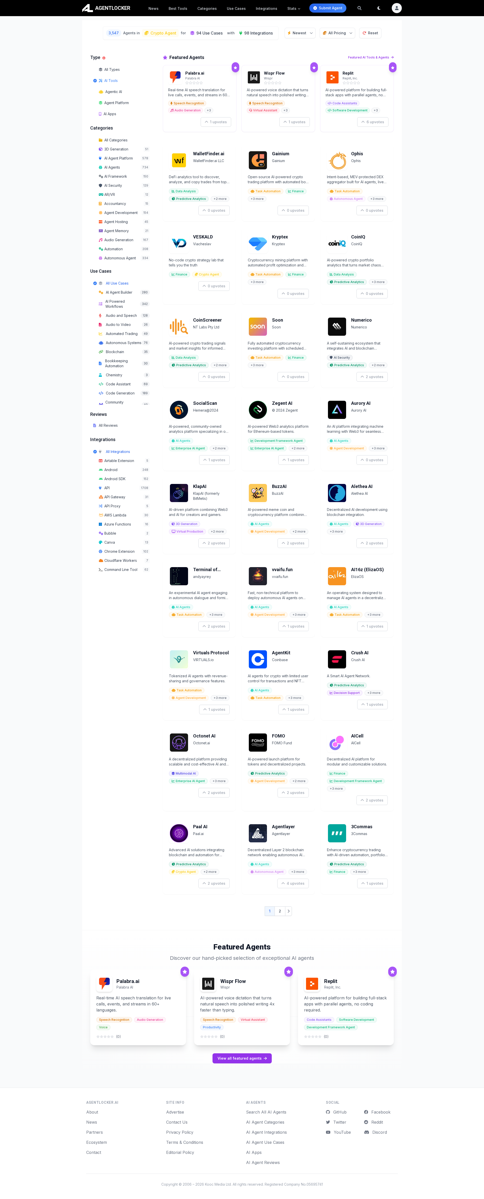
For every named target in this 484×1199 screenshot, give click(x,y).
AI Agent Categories (265, 1122)
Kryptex (280, 236)
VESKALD (203, 236)
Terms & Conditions (184, 1142)
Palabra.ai (194, 73)
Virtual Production (189, 531)
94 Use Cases (209, 33)
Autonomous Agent (348, 199)
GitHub (339, 1112)
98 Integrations (258, 33)
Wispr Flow (274, 73)
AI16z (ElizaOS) (367, 569)
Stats (291, 8)
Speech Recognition (189, 103)
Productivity (212, 1027)
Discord (379, 1132)
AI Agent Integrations (266, 1132)
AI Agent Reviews (263, 1162)
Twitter (339, 1122)
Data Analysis (186, 191)
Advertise (175, 1112)
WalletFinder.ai (208, 153)
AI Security (342, 357)
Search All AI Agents (266, 1112)
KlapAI (199, 486)
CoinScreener (207, 320)
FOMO (278, 736)
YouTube (341, 1132)
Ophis (357, 153)
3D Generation (186, 524)
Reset (373, 33)
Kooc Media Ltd (218, 1184)
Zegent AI (282, 403)
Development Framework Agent (279, 441)
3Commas (361, 826)
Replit (348, 73)
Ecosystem (96, 1142)
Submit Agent (330, 8)
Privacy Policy (179, 1132)
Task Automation (268, 191)
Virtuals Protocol (211, 652)
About (92, 1112)
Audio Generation (187, 110)
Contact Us (177, 1122)
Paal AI (200, 826)
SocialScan (205, 403)
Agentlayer (283, 826)
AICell (357, 736)
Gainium (280, 153)
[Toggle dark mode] (379, 8)
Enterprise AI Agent (190, 448)
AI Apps (254, 1152)
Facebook (380, 1112)
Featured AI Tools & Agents (369, 57)
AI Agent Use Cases (265, 1142)
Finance (298, 191)
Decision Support (347, 693)
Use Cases (236, 8)
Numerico (361, 320)
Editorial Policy (180, 1152)
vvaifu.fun (282, 569)
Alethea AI (362, 486)
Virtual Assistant (265, 110)
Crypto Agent (209, 274)
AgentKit (281, 652)
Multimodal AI (186, 773)
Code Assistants (344, 103)
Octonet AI (204, 736)
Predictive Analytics (191, 199)
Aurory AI (361, 403)
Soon (277, 320)
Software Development (350, 110)
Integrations (266, 8)
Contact (93, 1152)
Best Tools (178, 8)
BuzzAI (279, 486)
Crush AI (360, 652)
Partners (94, 1132)
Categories (207, 8)
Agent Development (349, 448)
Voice (103, 1027)
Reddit (376, 1122)
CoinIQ (358, 236)
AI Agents (183, 441)
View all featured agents (240, 1058)
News (153, 8)
